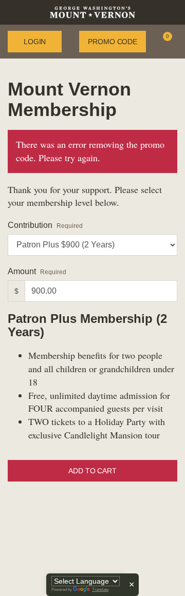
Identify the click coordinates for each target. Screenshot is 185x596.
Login (35, 41)
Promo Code (112, 41)
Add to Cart (92, 471)
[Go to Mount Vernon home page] (92, 11)
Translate (100, 589)
